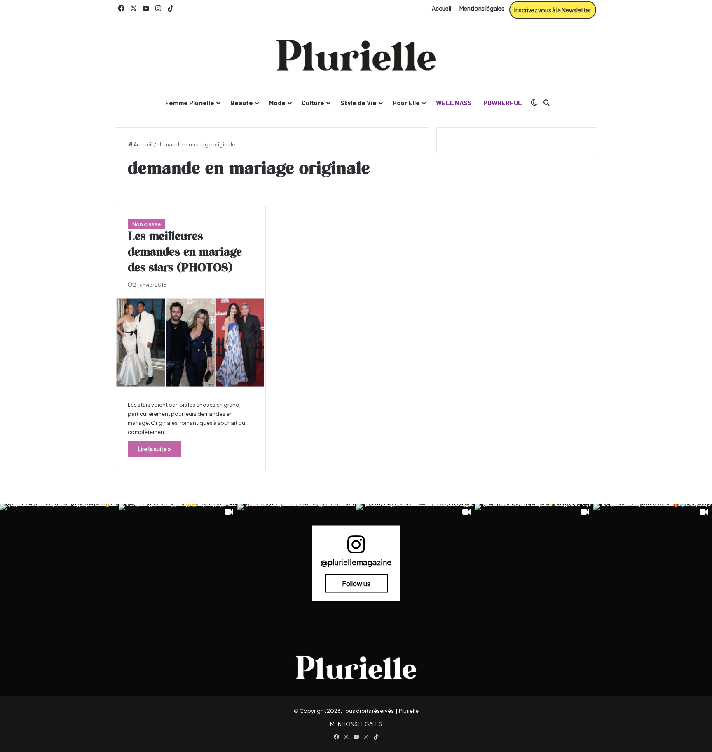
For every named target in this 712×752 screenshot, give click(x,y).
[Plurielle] (356, 55)
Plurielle (409, 710)
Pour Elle (406, 102)
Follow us (356, 583)
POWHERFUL (502, 102)
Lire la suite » (154, 449)
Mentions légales (481, 8)
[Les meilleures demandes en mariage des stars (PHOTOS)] (190, 342)
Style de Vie (358, 102)
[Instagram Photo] (59, 563)
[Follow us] (356, 548)
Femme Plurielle (189, 102)
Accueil (441, 8)
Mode (277, 102)
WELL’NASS (454, 102)
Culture (313, 102)
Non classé (146, 224)
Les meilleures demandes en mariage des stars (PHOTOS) (185, 252)
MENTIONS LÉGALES (356, 724)
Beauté (241, 102)
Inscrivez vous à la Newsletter (552, 10)
